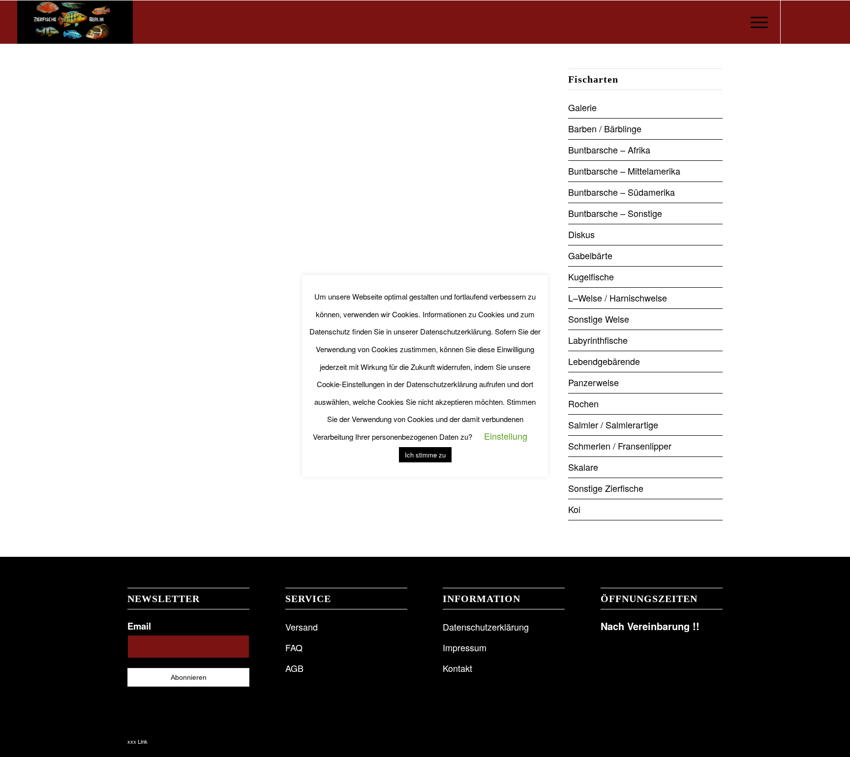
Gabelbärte (590, 255)
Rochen (583, 403)
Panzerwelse (593, 382)
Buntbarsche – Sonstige (615, 213)
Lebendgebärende (604, 361)
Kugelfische (591, 276)
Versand (301, 626)
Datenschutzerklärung (486, 626)
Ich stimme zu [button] (425, 454)
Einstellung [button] (505, 435)
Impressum (464, 647)
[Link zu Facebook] (796, 21)
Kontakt (457, 668)
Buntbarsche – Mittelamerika (624, 170)
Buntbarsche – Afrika (609, 149)
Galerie (582, 107)
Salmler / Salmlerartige (613, 424)
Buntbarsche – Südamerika (621, 191)
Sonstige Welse (598, 318)
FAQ (294, 647)
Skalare (583, 466)
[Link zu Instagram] (810, 21)
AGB (294, 668)
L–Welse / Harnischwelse (617, 297)
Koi (574, 509)
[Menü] (756, 22)
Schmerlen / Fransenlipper (619, 445)
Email (139, 626)
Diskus (581, 234)
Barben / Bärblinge (604, 128)
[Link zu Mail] (825, 21)
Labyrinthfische (598, 339)
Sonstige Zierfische (605, 488)
